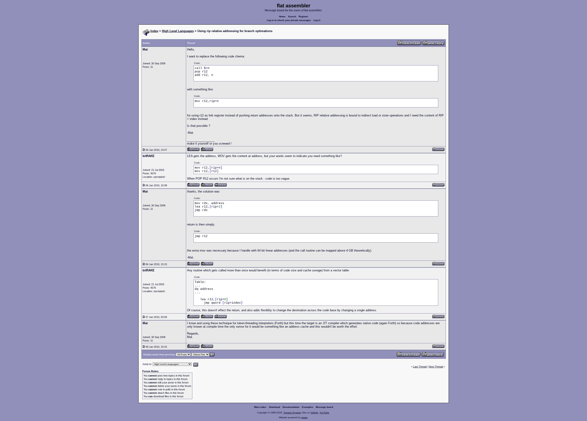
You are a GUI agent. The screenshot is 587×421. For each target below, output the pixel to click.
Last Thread (420, 366)
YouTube (324, 412)
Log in (316, 20)
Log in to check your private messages (289, 20)
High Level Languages (178, 31)
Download (274, 407)
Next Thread (436, 366)
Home (282, 16)
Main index (260, 407)
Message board (324, 407)
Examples (307, 407)
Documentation (291, 407)
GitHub (314, 412)
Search (292, 16)
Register (303, 16)
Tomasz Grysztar (292, 412)
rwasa (304, 417)
